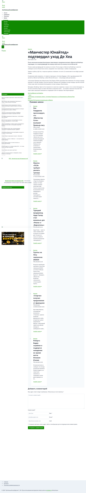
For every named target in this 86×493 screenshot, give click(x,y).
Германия (6, 24)
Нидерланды (7, 30)
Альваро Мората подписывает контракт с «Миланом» (12, 136)
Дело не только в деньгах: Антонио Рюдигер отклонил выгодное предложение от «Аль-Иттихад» (12, 121)
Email (51, 417)
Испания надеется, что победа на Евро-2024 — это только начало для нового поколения (13, 147)
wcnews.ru (49, 490)
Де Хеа (30, 93)
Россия (5, 21)
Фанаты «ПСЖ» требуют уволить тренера (36, 168)
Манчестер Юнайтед (37, 93)
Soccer (5, 12)
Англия (5, 23)
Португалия (7, 31)
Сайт (50, 421)
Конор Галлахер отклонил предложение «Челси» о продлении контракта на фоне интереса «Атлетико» (12, 106)
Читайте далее (37, 153)
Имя (50, 413)
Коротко (30, 49)
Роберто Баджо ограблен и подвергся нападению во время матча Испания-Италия (37, 350)
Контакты (6, 483)
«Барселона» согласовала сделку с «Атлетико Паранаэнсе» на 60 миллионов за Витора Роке (51, 96)
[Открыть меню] (3, 46)
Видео (5, 18)
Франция (6, 33)
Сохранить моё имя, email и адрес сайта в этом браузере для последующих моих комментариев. (53, 424)
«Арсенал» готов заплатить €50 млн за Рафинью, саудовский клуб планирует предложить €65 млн (11, 113)
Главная (6, 481)
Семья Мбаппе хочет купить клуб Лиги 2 (9, 150)
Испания (6, 26)
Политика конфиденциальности (12, 485)
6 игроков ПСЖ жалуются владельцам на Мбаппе (40, 99)
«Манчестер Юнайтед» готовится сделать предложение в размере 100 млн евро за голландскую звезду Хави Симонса (13, 124)
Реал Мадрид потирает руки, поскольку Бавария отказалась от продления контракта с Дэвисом (11, 129)
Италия (6, 28)
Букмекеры (6, 14)
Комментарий (31, 410)
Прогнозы (6, 16)
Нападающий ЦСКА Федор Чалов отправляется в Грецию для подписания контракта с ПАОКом (13, 109)
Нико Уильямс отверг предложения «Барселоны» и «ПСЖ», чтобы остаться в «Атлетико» (11, 102)
